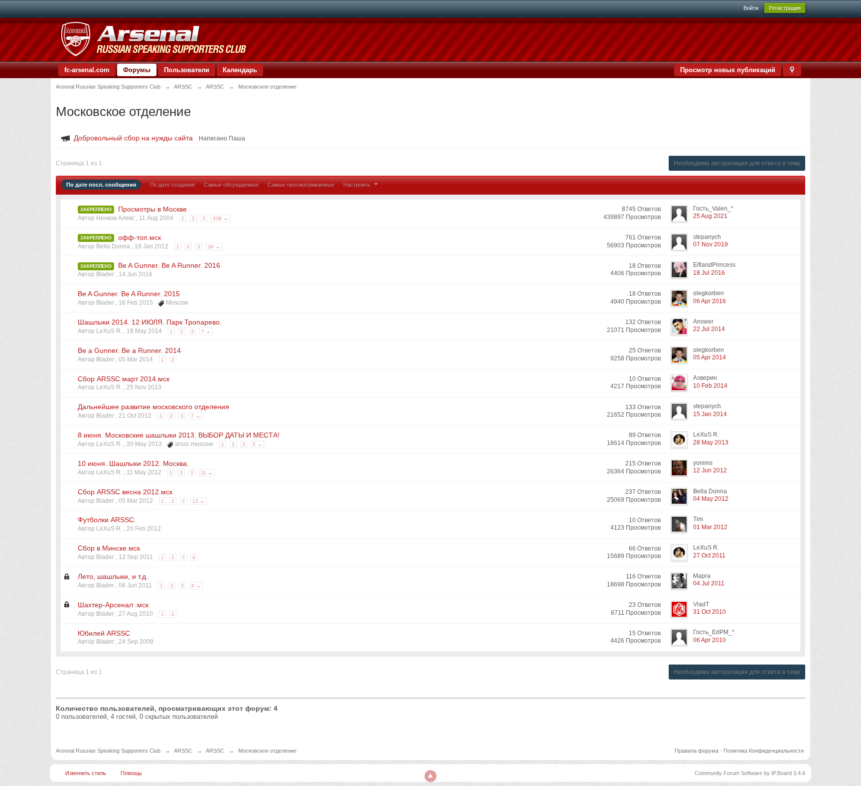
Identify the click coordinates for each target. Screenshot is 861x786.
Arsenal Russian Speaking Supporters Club (108, 751)
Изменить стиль (85, 773)
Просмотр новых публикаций (727, 70)
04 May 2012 (710, 498)
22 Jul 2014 (709, 329)
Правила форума (696, 751)
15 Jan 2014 (710, 414)
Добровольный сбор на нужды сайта (133, 138)
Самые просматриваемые (301, 185)
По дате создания (172, 185)
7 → (206, 331)
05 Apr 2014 (709, 357)
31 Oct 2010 (709, 611)
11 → (207, 472)
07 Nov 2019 (710, 244)
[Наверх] (430, 776)
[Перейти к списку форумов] (153, 39)
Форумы (136, 70)
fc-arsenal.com (87, 70)
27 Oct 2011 (709, 555)
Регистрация (785, 8)
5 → (257, 444)
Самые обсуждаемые (231, 185)
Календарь (240, 70)
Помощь (131, 773)
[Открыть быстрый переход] (792, 70)
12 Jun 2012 (710, 470)
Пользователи (186, 70)
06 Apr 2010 (709, 640)
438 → (220, 218)
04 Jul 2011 (708, 583)
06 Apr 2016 (709, 301)
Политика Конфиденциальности (763, 751)
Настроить (357, 185)
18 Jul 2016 (709, 272)
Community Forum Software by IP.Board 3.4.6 (750, 773)
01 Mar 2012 (710, 527)
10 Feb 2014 (710, 385)
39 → (214, 246)
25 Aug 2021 (710, 216)
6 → (196, 585)
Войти (750, 8)
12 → (198, 501)
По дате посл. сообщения (101, 185)
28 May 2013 (710, 442)
